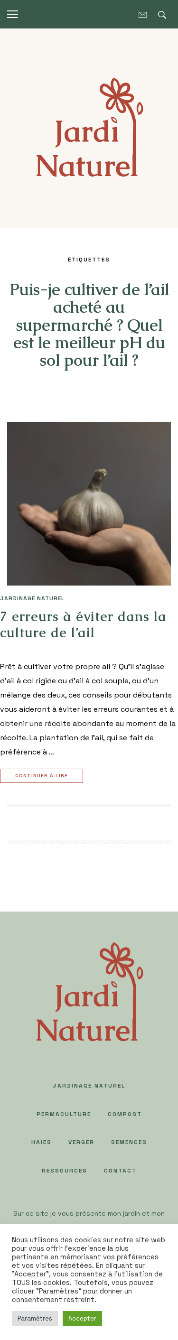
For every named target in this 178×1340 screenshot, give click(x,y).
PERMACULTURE (64, 1114)
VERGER (81, 1142)
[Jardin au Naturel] (89, 127)
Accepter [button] (82, 1318)
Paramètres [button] (35, 1318)
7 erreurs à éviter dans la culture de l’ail (83, 624)
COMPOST (125, 1114)
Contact (120, 1170)
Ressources (64, 1170)
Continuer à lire (41, 775)
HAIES (41, 1142)
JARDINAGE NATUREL (32, 598)
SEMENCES (129, 1142)
